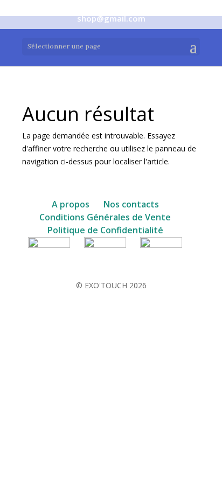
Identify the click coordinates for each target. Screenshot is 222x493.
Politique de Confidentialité (105, 230)
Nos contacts (131, 204)
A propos (70, 204)
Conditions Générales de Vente (105, 217)
